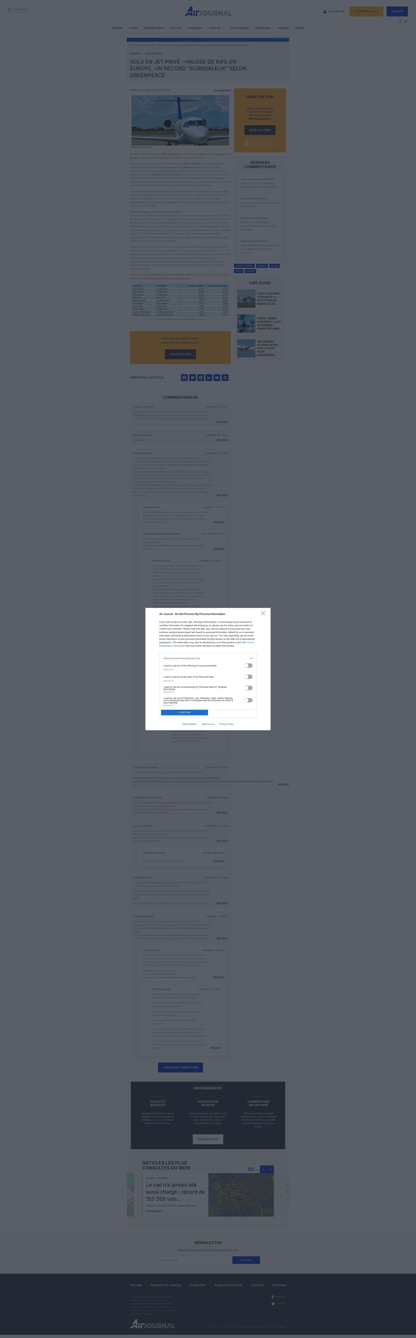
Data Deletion (190, 724)
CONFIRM (185, 712)
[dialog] (208, 669)
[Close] (264, 614)
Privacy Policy (226, 724)
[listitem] (208, 658)
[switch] (248, 665)
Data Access (208, 724)
